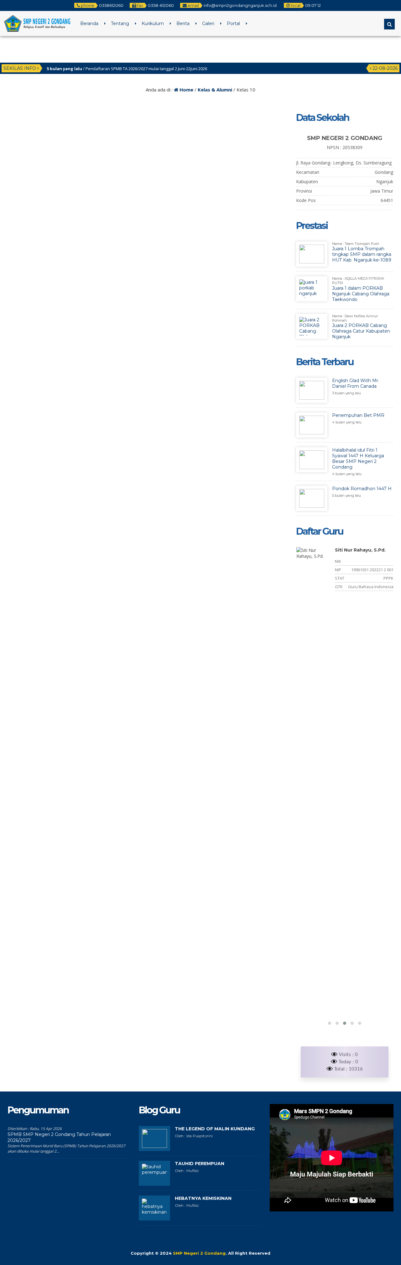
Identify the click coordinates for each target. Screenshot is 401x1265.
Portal (233, 23)
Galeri (208, 23)
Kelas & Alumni (215, 89)
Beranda (89, 23)
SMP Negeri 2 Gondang (199, 1253)
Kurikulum (153, 23)
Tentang (120, 23)
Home (185, 89)
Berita (183, 23)
